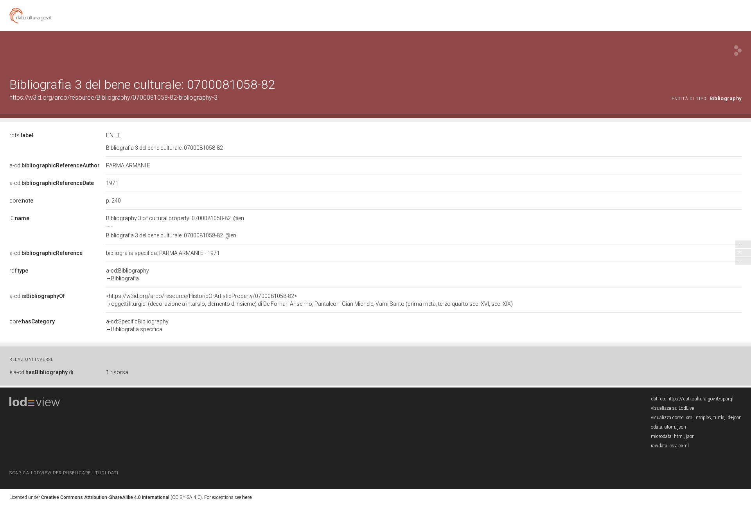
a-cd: (54, 165)
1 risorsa (117, 372)
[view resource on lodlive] (738, 50)
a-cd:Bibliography (127, 274)
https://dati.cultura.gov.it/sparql (700, 399)
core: (21, 200)
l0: (19, 218)
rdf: (18, 270)
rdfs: (21, 135)
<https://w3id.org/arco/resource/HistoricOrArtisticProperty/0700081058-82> (309, 300)
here (247, 497)
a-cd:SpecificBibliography (137, 325)
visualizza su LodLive (672, 408)
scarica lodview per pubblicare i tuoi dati (63, 472)
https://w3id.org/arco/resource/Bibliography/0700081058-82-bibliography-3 (113, 97)
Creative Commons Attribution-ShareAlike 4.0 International (105, 497)
